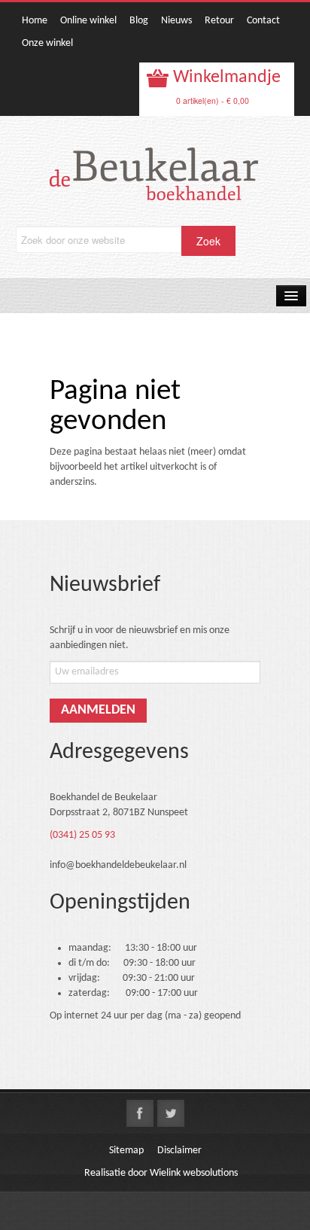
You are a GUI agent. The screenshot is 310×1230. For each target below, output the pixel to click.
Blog (138, 20)
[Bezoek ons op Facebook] (139, 1113)
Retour (219, 20)
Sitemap (126, 1150)
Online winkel (88, 20)
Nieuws (176, 20)
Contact (263, 20)
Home (34, 20)
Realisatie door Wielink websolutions (161, 1173)
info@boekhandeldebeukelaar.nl (118, 865)
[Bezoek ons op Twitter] (170, 1113)
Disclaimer (179, 1150)
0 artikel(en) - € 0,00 (212, 100)
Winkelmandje (225, 78)
